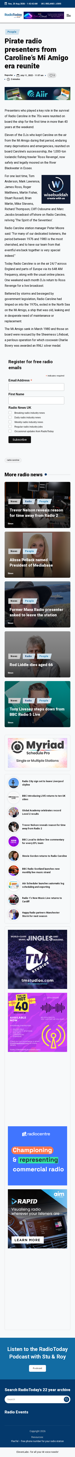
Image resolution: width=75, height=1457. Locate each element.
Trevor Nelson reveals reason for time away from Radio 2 (36, 513)
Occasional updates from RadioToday (34, 431)
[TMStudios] (37, 959)
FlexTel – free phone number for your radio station (37, 1441)
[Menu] (68, 15)
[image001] (37, 1022)
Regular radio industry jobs (28, 426)
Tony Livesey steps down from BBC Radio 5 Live (37, 712)
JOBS (58, 3)
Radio (28, 501)
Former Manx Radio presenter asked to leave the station (36, 612)
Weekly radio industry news (28, 422)
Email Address (20, 380)
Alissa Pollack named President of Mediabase (31, 563)
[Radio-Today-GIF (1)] (37, 1155)
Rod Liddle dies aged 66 (31, 664)
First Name (16, 394)
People (12, 32)
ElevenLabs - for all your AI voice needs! (37, 1452)
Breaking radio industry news (29, 413)
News (14, 501)
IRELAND (50, 3)
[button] (66, 1399)
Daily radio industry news (27, 417)
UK (42, 3)
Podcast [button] (37, 1368)
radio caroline (13, 460)
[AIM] (37, 1218)
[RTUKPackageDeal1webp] (37, 93)
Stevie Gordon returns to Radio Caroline (44, 856)
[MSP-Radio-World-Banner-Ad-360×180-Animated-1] (37, 752)
